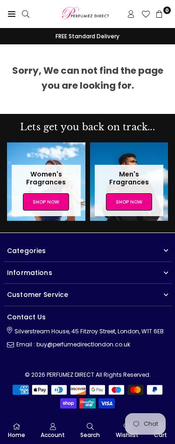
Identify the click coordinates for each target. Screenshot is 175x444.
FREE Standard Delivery (87, 36)
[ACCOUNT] (131, 14)
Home (16, 435)
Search (90, 435)
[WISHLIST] (145, 14)
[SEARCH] (26, 14)
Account (53, 435)
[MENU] (12, 14)
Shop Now (46, 201)
